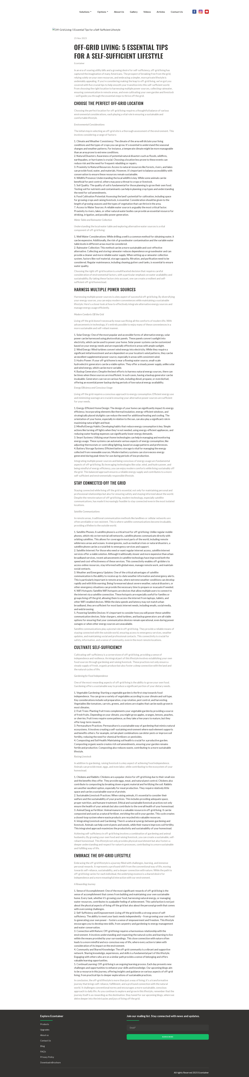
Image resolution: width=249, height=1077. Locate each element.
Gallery (134, 11)
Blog (42, 1046)
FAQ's (43, 1051)
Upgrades (44, 1029)
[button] (194, 12)
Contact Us (177, 11)
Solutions (84, 11)
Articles (161, 11)
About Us (119, 11)
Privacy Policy (47, 1057)
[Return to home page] (56, 12)
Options (101, 11)
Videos (147, 11)
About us (44, 1035)
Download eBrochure (50, 1062)
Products (44, 1024)
